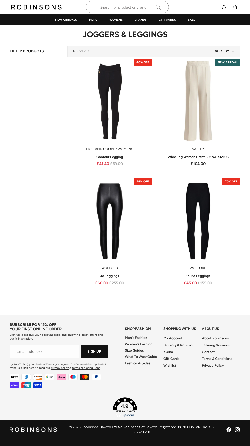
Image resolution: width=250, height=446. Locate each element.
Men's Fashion (136, 338)
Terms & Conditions (217, 359)
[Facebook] (229, 430)
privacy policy (60, 368)
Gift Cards (171, 359)
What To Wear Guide (141, 357)
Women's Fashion (138, 344)
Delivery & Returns (178, 345)
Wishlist (169, 366)
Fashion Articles (137, 363)
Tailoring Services (216, 345)
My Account (173, 338)
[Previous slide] (74, 101)
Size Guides (134, 350)
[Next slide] (144, 101)
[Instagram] (237, 430)
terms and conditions (86, 368)
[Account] (224, 7)
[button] (225, 51)
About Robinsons (215, 338)
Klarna (168, 352)
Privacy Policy (213, 366)
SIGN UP (94, 351)
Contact (208, 352)
